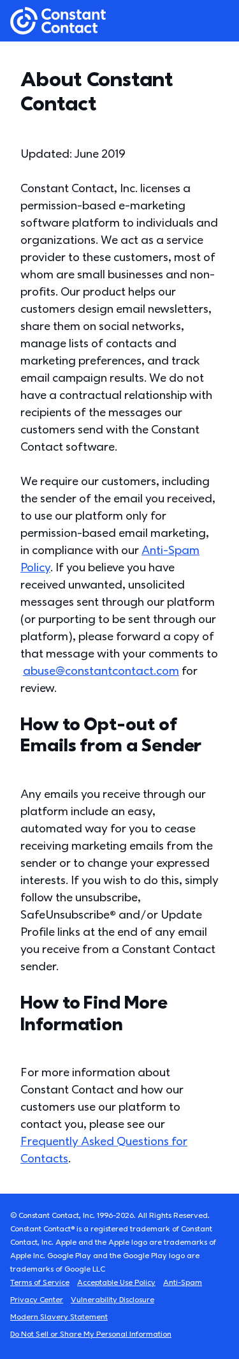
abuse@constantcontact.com (101, 671)
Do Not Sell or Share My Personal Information (90, 1334)
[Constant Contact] (58, 20)
